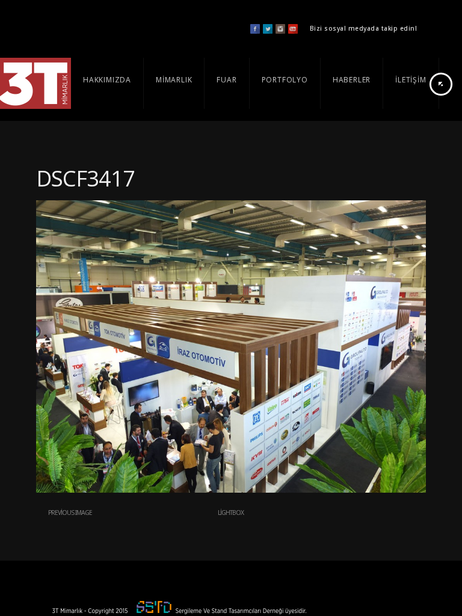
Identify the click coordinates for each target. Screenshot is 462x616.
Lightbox (231, 513)
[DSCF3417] (231, 490)
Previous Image (70, 513)
